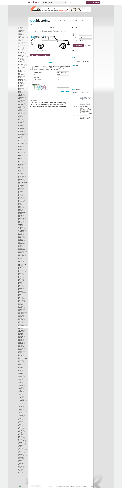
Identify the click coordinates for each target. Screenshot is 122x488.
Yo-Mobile (21, 463)
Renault (22, 361)
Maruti (20, 291)
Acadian (21, 30)
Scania (21, 378)
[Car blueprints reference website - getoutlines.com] (33, 2)
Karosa (21, 239)
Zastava (21, 467)
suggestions (35, 24)
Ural (20, 439)
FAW (20, 151)
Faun (21, 149)
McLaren (22, 300)
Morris (21, 318)
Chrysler (22, 104)
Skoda (21, 391)
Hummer (21, 200)
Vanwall (21, 442)
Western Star (22, 455)
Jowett (21, 233)
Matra (21, 294)
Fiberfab (21, 155)
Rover (21, 370)
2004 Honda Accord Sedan (85, 112)
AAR (20, 27)
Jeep (20, 225)
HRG (20, 195)
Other (21, 331)
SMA (20, 393)
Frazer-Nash (22, 163)
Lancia (21, 252)
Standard (21, 403)
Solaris (21, 396)
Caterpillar (22, 97)
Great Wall (22, 176)
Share (39, 50)
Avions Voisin (22, 66)
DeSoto (21, 133)
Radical (21, 355)
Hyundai (21, 201)
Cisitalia (21, 106)
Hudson (21, 197)
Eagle (20, 145)
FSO (20, 166)
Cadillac (21, 94)
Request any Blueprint (93, 2)
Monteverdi (22, 315)
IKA (20, 206)
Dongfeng (21, 140)
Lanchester (22, 251)
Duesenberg (22, 143)
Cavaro (21, 98)
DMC (20, 137)
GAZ (21, 167)
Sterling (21, 406)
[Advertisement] (61, 14)
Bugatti (21, 88)
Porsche (22, 351)
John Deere (22, 230)
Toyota (21, 429)
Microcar (21, 307)
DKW (20, 136)
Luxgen (21, 278)
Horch (20, 194)
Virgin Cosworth (23, 447)
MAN (21, 285)
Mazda (21, 298)
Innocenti (21, 210)
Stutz (20, 412)
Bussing (21, 91)
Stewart (21, 408)
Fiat (20, 154)
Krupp (21, 246)
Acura (21, 31)
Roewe (21, 367)
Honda (21, 192)
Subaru (21, 414)
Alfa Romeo (23, 37)
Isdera (20, 216)
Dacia (21, 116)
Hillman (21, 188)
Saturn (21, 375)
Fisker (20, 157)
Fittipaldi (21, 158)
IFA (20, 204)
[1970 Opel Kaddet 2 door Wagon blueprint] (50, 48)
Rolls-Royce (22, 369)
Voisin (20, 448)
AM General (22, 42)
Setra (21, 384)
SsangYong (22, 400)
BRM (20, 86)
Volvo (21, 451)
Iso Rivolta (22, 218)
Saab (21, 372)
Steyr (21, 409)
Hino (20, 189)
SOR (20, 397)
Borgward (22, 79)
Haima (21, 179)
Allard (20, 39)
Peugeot (22, 345)
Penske (21, 340)
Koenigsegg (22, 243)
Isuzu (21, 219)
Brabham (22, 80)
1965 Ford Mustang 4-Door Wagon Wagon (85, 109)
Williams (21, 457)
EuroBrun (21, 148)
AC (20, 28)
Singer (21, 390)
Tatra (20, 423)
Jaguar (21, 224)
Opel (20, 327)
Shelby (21, 387)
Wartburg (21, 454)
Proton (21, 354)
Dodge (21, 139)
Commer (21, 110)
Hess (20, 186)
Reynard (21, 363)
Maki (20, 283)
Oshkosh (21, 330)
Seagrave (21, 381)
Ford (21, 161)
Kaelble (21, 234)
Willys (21, 458)
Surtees (21, 417)
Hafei (20, 178)
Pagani (21, 334)
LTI (20, 276)
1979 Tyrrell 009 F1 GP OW (85, 117)
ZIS (20, 472)
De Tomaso (22, 128)
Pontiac (21, 349)
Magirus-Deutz (23, 280)
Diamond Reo (23, 134)
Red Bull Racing (23, 358)
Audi (21, 60)
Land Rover (23, 254)
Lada (21, 248)
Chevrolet (22, 103)
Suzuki (21, 418)
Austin (21, 61)
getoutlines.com (83, 98)
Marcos (21, 288)
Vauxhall (22, 444)
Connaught (22, 112)
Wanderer (21, 452)
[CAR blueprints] (40, 20)
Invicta (21, 213)
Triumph (21, 432)
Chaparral (22, 100)
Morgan (21, 316)
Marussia (21, 289)
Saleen (21, 373)
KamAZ (21, 237)
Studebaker (22, 411)
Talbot (21, 420)
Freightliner (22, 164)
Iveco (21, 221)
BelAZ (20, 73)
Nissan (21, 321)
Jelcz (20, 227)
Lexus (21, 260)
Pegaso (21, 339)
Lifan (20, 266)
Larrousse (22, 255)
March (21, 286)
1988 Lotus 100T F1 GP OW (85, 118)
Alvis (20, 40)
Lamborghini (22, 249)
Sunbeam (22, 415)
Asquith (21, 55)
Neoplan (21, 319)
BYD (20, 92)
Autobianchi (22, 64)
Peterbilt (21, 343)
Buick (21, 89)
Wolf (20, 460)
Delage (21, 130)
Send (65, 91)
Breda (20, 82)
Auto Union (22, 63)
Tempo (21, 424)
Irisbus (21, 215)
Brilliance (22, 83)
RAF (20, 357)
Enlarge (45, 50)
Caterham (21, 95)
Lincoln (21, 269)
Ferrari (21, 152)
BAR (20, 70)
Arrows (21, 51)
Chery (21, 101)
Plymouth (22, 348)
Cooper (21, 113)
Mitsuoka (21, 313)
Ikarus (21, 207)
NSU (20, 324)
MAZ (20, 297)
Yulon (20, 464)
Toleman (21, 427)
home (53, 20)
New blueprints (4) (84, 106)
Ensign (21, 146)
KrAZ (20, 245)
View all (90, 113)
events (66, 20)
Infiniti (21, 209)
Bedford (21, 71)
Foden (21, 160)
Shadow (21, 385)
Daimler (21, 122)
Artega (21, 52)
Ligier (21, 267)
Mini (20, 310)
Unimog (21, 438)
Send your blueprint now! (82, 61)
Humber (21, 198)
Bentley (21, 76)
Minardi (21, 309)
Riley (20, 364)
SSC (20, 402)
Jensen (21, 228)
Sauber (21, 376)
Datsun (21, 127)
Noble (20, 322)
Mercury (22, 304)
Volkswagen (23, 450)
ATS (20, 58)
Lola (20, 273)
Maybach (22, 295)
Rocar (20, 366)
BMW (21, 77)
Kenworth (22, 240)
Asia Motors (22, 54)
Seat (20, 382)
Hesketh (21, 185)
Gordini (21, 175)
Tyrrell (21, 435)
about (78, 20)
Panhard (21, 336)
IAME (20, 203)
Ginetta (21, 170)
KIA (20, 242)
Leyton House (22, 264)
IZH (20, 222)
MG (20, 306)
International (22, 212)
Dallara (21, 124)
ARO (20, 49)
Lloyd (20, 270)
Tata (20, 421)
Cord (20, 115)
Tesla (20, 426)
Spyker (21, 399)
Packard (21, 333)
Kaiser (21, 236)
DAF (20, 119)
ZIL (20, 470)
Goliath (21, 173)
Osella (20, 328)
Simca (21, 388)
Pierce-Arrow (22, 346)
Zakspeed (21, 466)
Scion (20, 379)
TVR (20, 433)
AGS (20, 36)
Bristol (21, 85)
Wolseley (21, 461)
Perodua (21, 342)
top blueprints (72, 20)
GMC (21, 172)
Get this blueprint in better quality (40, 55)
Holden (21, 191)
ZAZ (20, 469)
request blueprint (59, 20)
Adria (21, 33)
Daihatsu (21, 121)
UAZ (20, 436)
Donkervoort (22, 142)
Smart (21, 394)
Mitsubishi (22, 312)
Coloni (20, 109)
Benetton (22, 74)
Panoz (20, 337)
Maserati (22, 292)
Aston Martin (23, 57)
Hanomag (22, 181)
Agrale (21, 34)
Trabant (21, 430)
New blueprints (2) (84, 115)
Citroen (21, 107)
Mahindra (22, 282)
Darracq (21, 125)
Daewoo (21, 118)
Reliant (21, 360)
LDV (20, 258)
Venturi (21, 445)
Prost (20, 352)
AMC (21, 43)
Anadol (21, 48)
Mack (21, 279)
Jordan (21, 231)
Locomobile (22, 272)
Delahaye (21, 131)
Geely (21, 169)
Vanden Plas (22, 441)
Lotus (21, 275)
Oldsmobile (22, 325)
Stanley (21, 405)
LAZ (20, 257)
